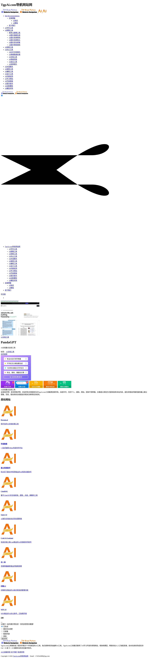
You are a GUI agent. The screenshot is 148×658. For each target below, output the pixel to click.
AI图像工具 (13, 251)
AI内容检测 (13, 268)
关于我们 (12, 25)
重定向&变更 (8, 629)
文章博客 (12, 18)
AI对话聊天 (13, 259)
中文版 (3, 294)
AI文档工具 (5, 337)
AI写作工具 (13, 249)
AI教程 (15, 23)
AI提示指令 (13, 276)
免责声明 (21, 652)
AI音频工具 (13, 261)
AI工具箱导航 (6, 652)
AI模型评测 (13, 280)
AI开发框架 (13, 273)
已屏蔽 (5, 631)
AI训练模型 (13, 278)
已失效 (5, 626)
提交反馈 (4, 638)
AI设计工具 (13, 266)
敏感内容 (6, 634)
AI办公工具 (13, 256)
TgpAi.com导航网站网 (12, 246)
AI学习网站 (13, 271)
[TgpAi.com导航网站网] (14, 93)
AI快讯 (15, 20)
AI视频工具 (13, 254)
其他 (5, 636)
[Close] (1, 622)
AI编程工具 (13, 263)
